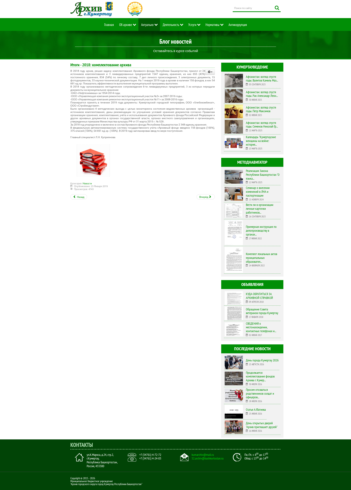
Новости (87, 183)
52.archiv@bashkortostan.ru (208, 458)
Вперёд (204, 197)
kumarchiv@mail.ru (203, 455)
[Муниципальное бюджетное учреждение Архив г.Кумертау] (91, 9)
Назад (80, 197)
